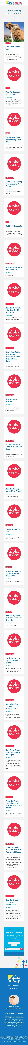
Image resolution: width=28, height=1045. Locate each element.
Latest (6, 19)
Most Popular (19, 19)
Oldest (11, 19)
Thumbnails (17, 13)
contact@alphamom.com (14, 985)
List (8, 13)
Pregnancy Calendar (14, 1008)
